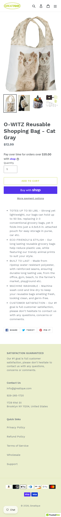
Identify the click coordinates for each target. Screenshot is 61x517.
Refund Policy (16, 436)
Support (12, 464)
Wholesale (13, 454)
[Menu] (55, 6)
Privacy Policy (16, 427)
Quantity (9, 162)
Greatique (35, 505)
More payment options (30, 198)
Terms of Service (17, 445)
